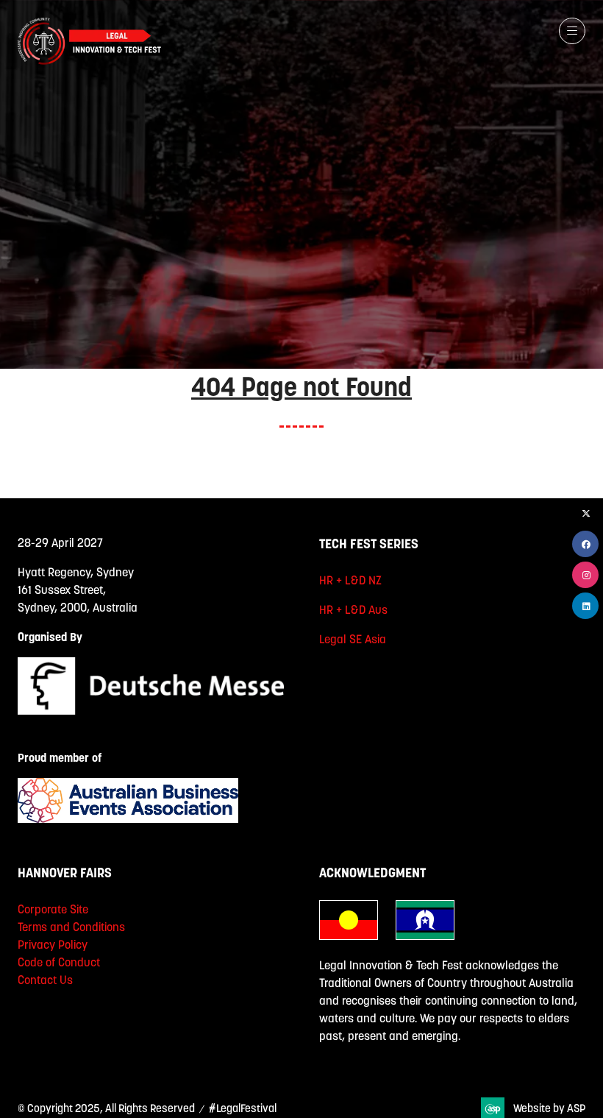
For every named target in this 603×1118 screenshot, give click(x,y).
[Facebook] (585, 544)
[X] (585, 513)
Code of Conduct (59, 962)
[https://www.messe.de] (151, 710)
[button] (572, 31)
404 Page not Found (301, 386)
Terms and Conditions (71, 926)
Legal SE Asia (352, 638)
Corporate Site (53, 909)
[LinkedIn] (585, 605)
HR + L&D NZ (350, 580)
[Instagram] (585, 575)
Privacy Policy (53, 944)
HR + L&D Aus (353, 609)
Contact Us (45, 979)
